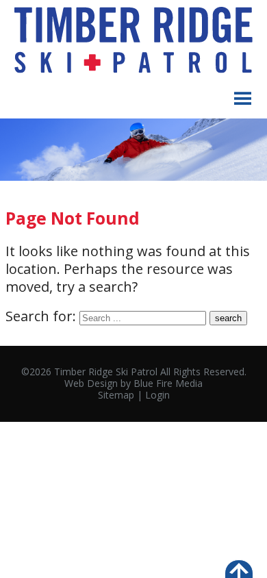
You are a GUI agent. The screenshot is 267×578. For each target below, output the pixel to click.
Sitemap (116, 394)
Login (157, 394)
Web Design (91, 383)
